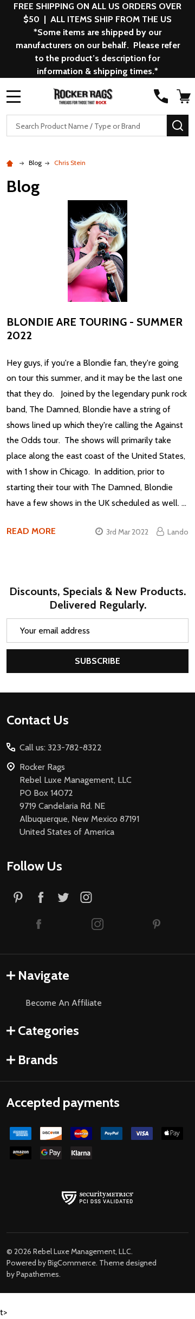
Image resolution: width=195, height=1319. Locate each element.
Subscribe (97, 661)
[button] (39, 923)
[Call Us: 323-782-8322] (161, 96)
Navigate (43, 975)
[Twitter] (63, 897)
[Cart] (183, 96)
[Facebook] (40, 897)
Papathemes (37, 1274)
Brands (38, 1059)
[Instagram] (86, 897)
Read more (31, 531)
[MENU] (13, 96)
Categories (48, 1030)
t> (97, 659)
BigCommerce (72, 1263)
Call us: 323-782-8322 (61, 747)
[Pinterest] (17, 897)
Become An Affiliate (63, 1003)
